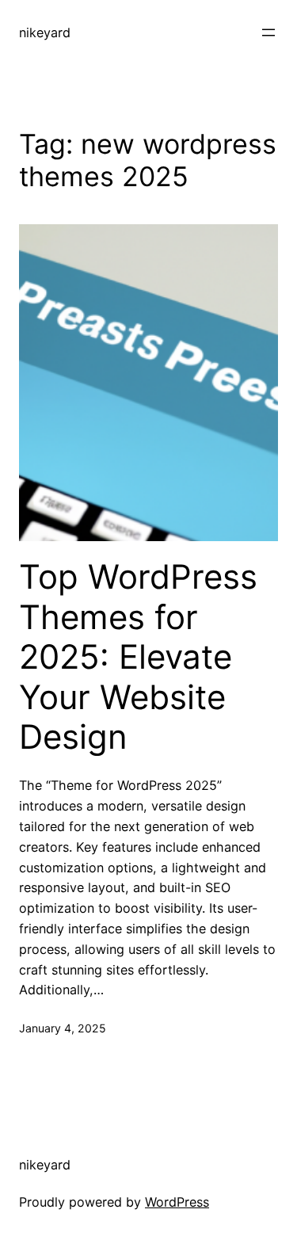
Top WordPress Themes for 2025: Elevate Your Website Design (138, 657)
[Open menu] (268, 32)
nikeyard (44, 32)
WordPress (177, 1202)
